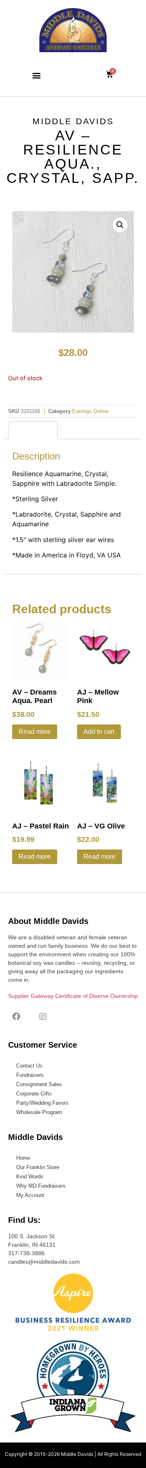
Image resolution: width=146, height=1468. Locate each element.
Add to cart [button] (99, 731)
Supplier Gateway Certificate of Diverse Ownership (73, 996)
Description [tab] (33, 430)
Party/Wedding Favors (42, 1103)
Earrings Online (90, 411)
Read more (35, 731)
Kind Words (29, 1177)
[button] (36, 75)
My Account (30, 1195)
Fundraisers (30, 1075)
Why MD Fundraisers (41, 1186)
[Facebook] (16, 1016)
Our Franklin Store (37, 1167)
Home (23, 1158)
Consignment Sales (39, 1084)
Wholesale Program (39, 1112)
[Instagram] (43, 1016)
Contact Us (29, 1066)
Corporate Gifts (34, 1094)
